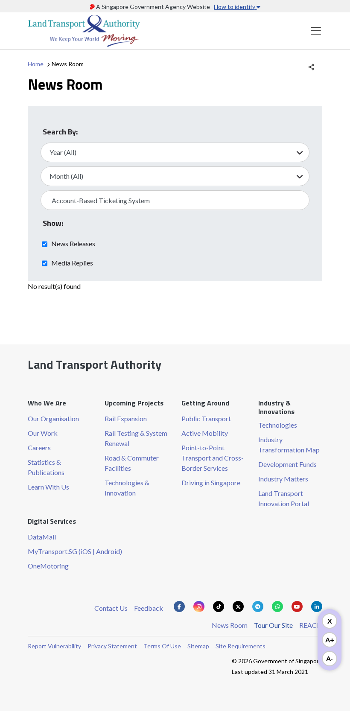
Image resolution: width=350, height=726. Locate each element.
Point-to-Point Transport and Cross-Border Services (212, 457)
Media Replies (72, 262)
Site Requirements (240, 646)
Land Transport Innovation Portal (283, 498)
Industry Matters (283, 479)
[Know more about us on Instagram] (198, 606)
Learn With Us (48, 487)
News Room (230, 625)
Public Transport (206, 418)
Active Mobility (204, 433)
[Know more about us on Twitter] (238, 606)
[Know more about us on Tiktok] (218, 606)
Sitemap (198, 646)
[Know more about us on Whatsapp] (277, 606)
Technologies (277, 425)
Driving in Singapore (210, 482)
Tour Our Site (273, 625)
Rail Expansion (126, 418)
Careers (39, 447)
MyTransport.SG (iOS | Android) (75, 551)
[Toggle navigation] (315, 30)
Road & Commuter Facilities (132, 463)
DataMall (42, 537)
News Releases (73, 243)
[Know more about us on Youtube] (297, 606)
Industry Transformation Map (289, 444)
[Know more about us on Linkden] (316, 606)
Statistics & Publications (46, 467)
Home (36, 63)
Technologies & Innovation (127, 487)
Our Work (43, 433)
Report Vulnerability (54, 646)
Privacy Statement (112, 646)
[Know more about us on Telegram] (257, 606)
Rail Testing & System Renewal (136, 438)
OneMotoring (48, 566)
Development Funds (287, 464)
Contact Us (111, 608)
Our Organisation (53, 418)
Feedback (148, 608)
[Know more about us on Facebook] (179, 606)
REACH (310, 625)
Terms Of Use (162, 646)
